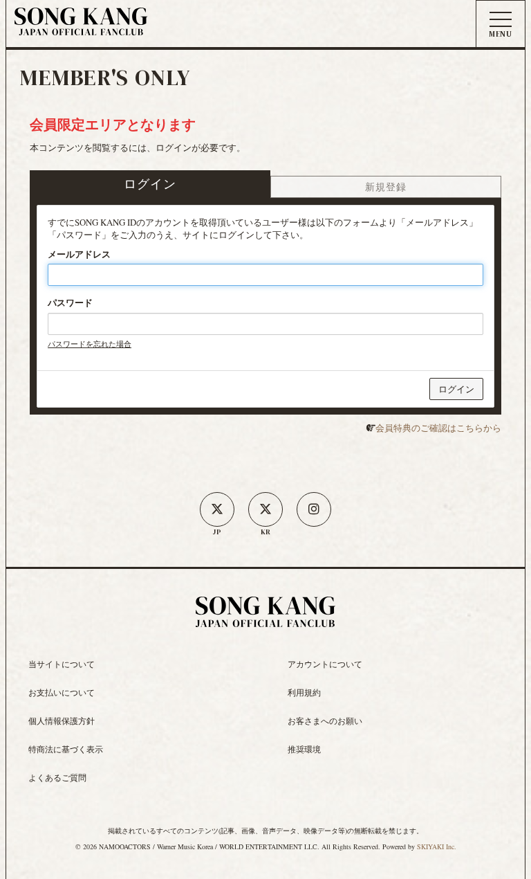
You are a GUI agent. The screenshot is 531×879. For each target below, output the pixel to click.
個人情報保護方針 (61, 720)
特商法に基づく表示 (65, 748)
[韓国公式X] (265, 509)
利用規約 (304, 692)
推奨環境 (304, 748)
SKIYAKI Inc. (436, 846)
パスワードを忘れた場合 (89, 343)
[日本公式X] (217, 509)
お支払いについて (61, 692)
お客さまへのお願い (325, 720)
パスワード (70, 302)
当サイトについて (61, 663)
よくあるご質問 (57, 777)
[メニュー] (500, 25)
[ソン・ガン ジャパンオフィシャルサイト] (81, 26)
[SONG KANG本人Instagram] (314, 509)
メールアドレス (79, 254)
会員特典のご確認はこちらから (438, 428)
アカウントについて (325, 663)
